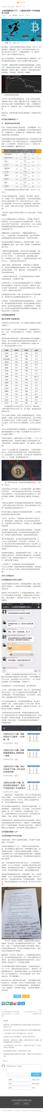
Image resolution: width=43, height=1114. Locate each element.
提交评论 (36, 1074)
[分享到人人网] (23, 1003)
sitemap (40, 1110)
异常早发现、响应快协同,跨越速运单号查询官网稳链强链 (21, 1030)
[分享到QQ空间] (11, 1003)
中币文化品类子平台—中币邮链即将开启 (32, 1013)
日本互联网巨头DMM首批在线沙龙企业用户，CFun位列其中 (11, 1014)
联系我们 (26, 1103)
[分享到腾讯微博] (19, 1003)
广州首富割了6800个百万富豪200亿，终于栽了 (18, 1033)
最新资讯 (18, 6)
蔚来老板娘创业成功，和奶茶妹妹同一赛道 (17, 1051)
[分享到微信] (7, 1003)
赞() (18, 996)
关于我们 (16, 1103)
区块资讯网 (21, 3)
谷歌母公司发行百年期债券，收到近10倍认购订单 (19, 1037)
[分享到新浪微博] (15, 1003)
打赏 (26, 996)
